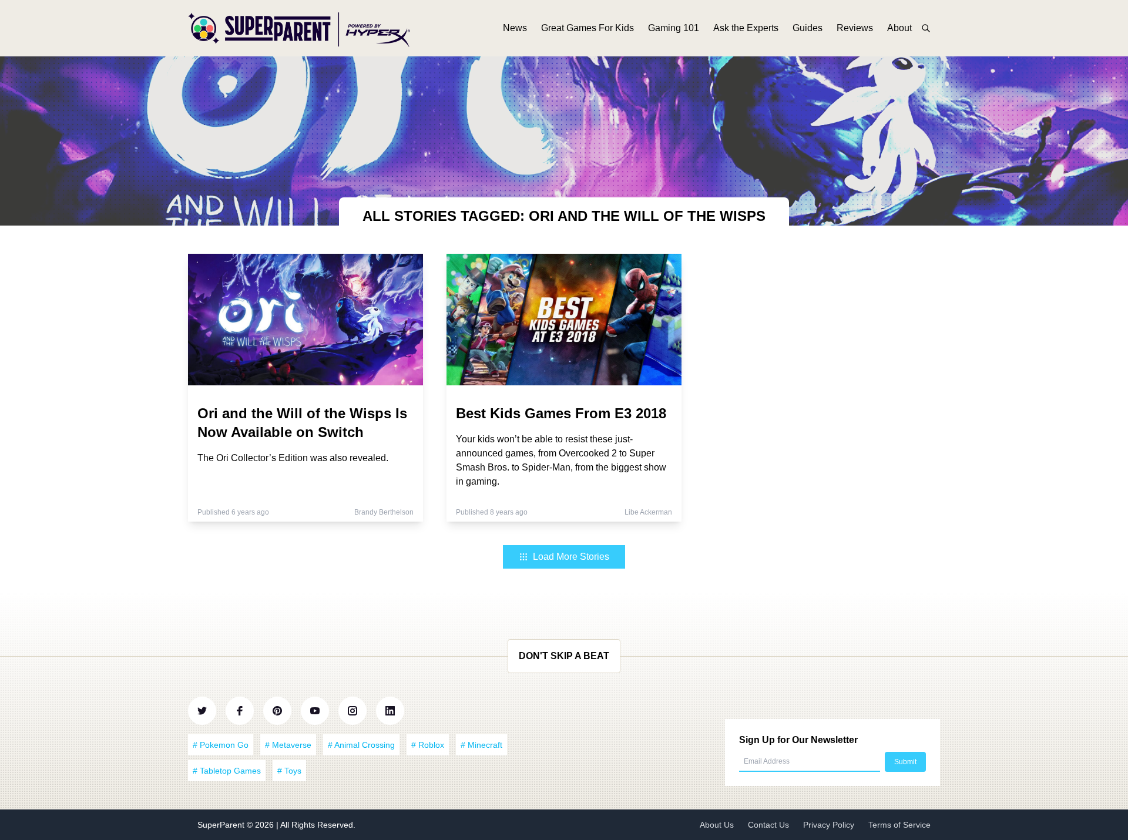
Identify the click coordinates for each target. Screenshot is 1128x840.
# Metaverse (288, 745)
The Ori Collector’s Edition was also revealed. (292, 458)
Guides (807, 28)
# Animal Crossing (361, 745)
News (515, 28)
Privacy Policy (828, 824)
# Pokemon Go (221, 745)
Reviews (855, 28)
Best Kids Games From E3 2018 (561, 413)
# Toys (289, 770)
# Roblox (427, 745)
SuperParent (222, 824)
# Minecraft (481, 745)
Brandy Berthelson (384, 512)
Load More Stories (571, 557)
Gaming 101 (673, 28)
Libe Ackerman (648, 512)
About (899, 28)
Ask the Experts (745, 28)
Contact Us (768, 824)
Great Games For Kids (587, 28)
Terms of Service (899, 824)
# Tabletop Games (227, 770)
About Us (717, 824)
